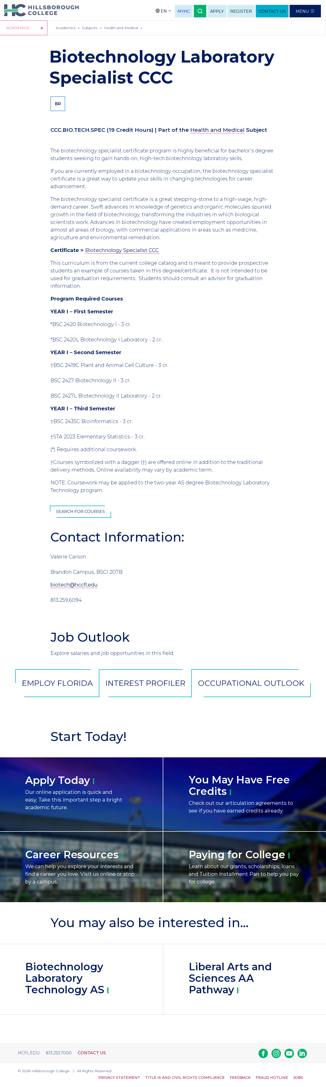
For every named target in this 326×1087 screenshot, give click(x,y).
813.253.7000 (59, 1052)
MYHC (184, 11)
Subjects (89, 28)
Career (71, 854)
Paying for (237, 854)
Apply (57, 780)
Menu (302, 11)
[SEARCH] (200, 11)
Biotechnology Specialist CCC (122, 250)
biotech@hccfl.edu (74, 585)
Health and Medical (121, 28)
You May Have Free (239, 785)
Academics (65, 28)
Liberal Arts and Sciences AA (230, 978)
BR (58, 103)
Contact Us (92, 1052)
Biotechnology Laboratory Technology (64, 978)
